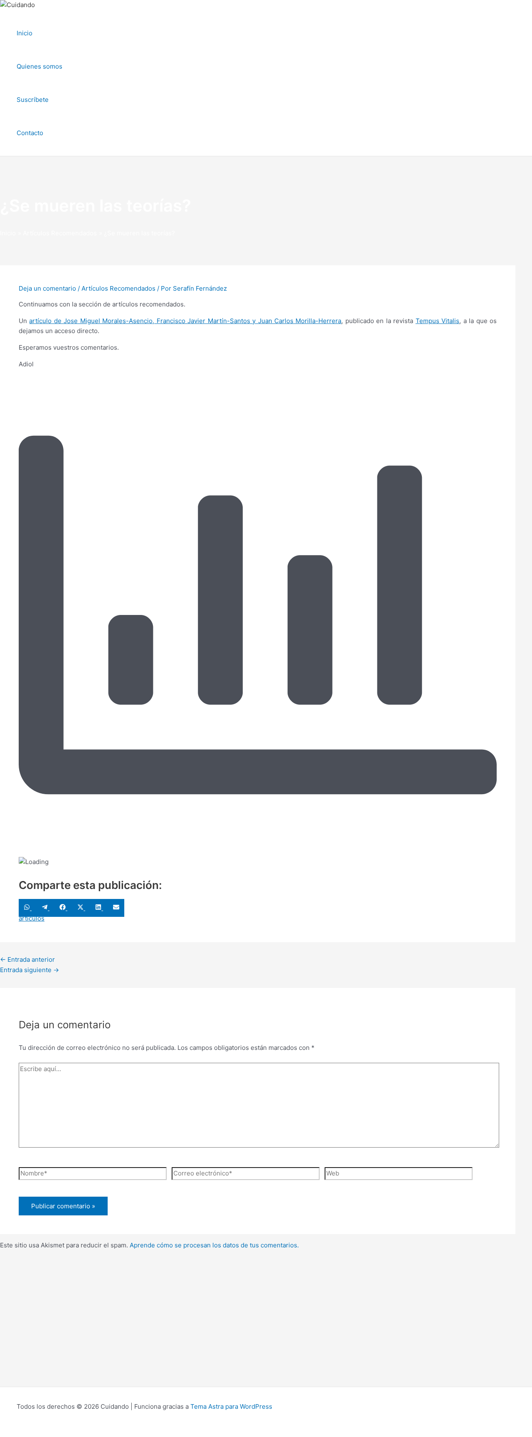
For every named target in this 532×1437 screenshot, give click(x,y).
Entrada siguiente (29, 970)
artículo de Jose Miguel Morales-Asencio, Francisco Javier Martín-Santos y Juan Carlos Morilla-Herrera (185, 321)
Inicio (24, 33)
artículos (31, 918)
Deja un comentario (47, 288)
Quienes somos (39, 66)
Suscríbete (33, 100)
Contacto (30, 133)
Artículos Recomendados (118, 288)
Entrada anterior (27, 959)
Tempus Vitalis (437, 321)
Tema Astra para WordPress (231, 1406)
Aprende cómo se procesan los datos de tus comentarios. (214, 1245)
